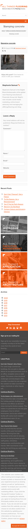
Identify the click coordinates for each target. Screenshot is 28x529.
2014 (5, 313)
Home (3, 30)
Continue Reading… (8, 392)
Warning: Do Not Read (12, 207)
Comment (7, 129)
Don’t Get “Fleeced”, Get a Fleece (11, 364)
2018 (5, 303)
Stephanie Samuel (20, 48)
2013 (5, 316)
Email (5, 161)
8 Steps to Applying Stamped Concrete (16, 30)
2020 (6, 298)
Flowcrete (2, 21)
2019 (5, 300)
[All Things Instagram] (14, 224)
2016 (5, 308)
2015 (5, 310)
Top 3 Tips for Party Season (13, 204)
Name (5, 153)
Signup (24, 352)
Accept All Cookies (19, 526)
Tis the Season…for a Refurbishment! (12, 396)
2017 (5, 305)
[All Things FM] (14, 242)
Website (6, 168)
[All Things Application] (14, 260)
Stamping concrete (8, 43)
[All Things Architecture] (14, 279)
